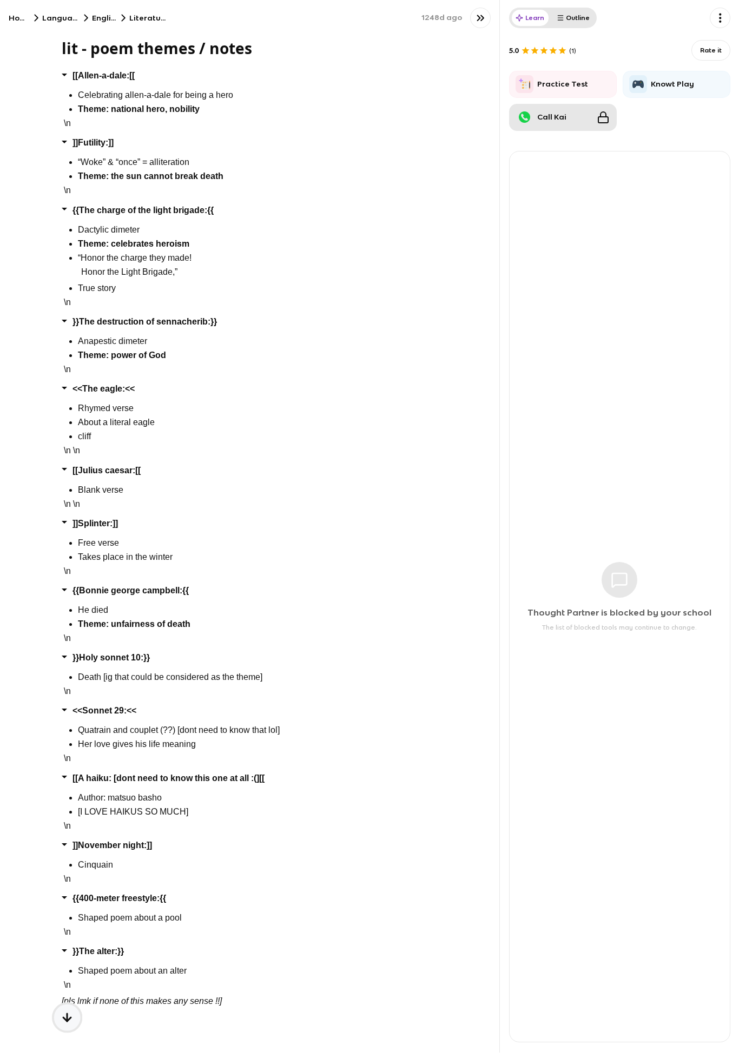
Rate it (711, 50)
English (106, 18)
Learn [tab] (534, 17)
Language (62, 18)
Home (20, 18)
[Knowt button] (480, 18)
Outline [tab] (578, 17)
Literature (149, 18)
